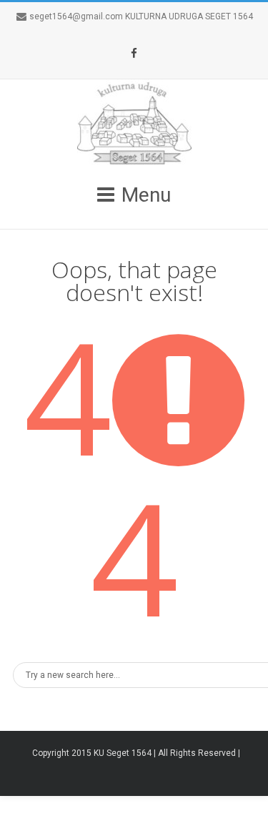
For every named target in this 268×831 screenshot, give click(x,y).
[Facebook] (134, 53)
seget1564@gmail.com (76, 16)
